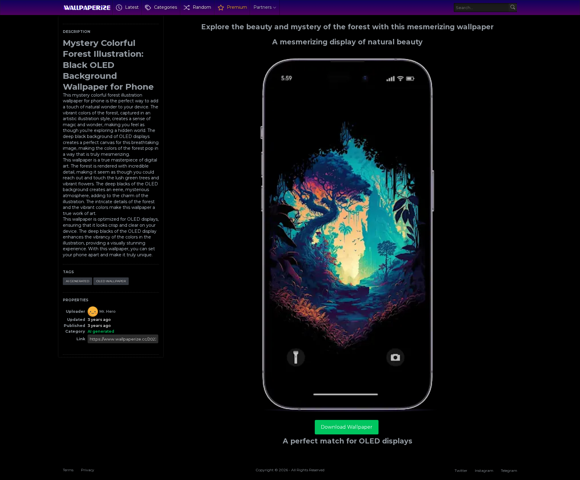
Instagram (484, 470)
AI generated (77, 281)
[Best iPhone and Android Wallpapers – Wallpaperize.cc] (87, 7)
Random (202, 7)
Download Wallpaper (346, 427)
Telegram (509, 470)
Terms (68, 470)
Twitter (461, 470)
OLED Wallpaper (111, 281)
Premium (237, 7)
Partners (262, 7)
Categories (165, 7)
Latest (132, 7)
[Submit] (513, 8)
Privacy (87, 470)
